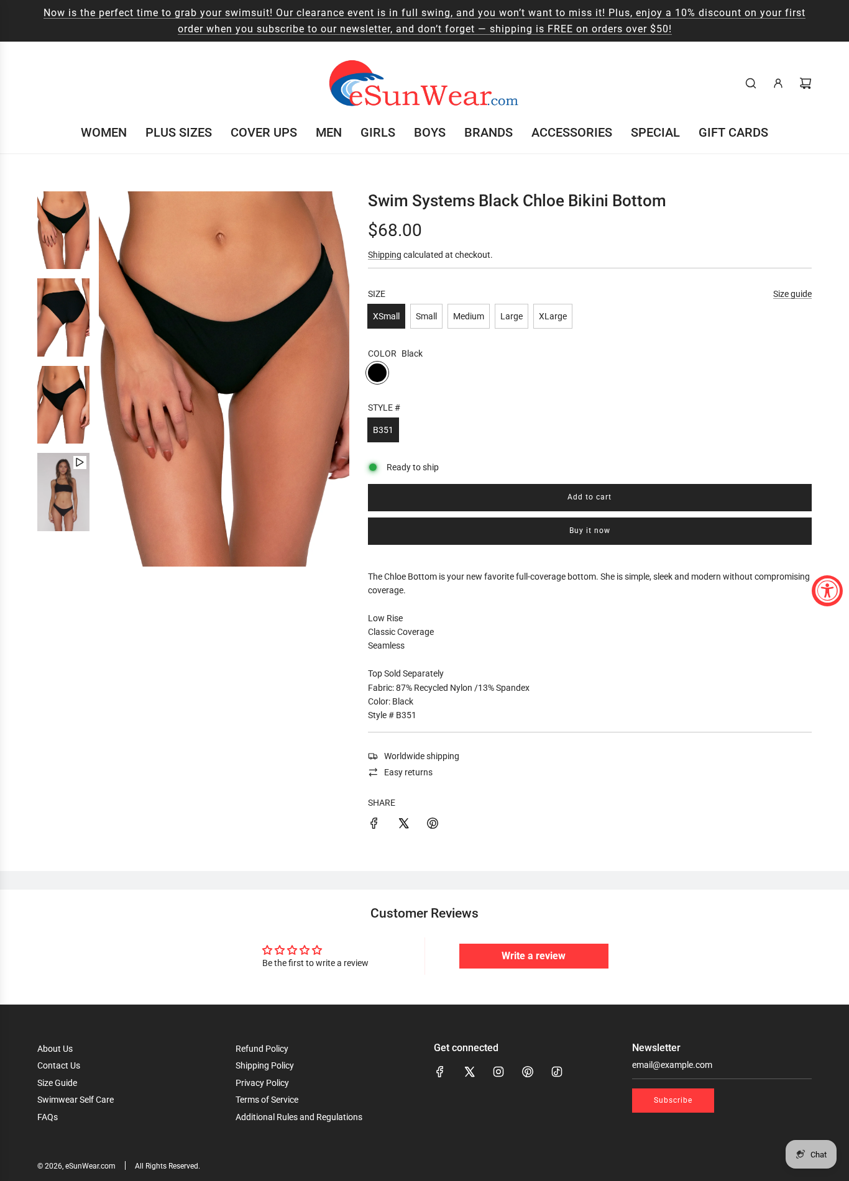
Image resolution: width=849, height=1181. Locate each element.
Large (511, 316)
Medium (468, 316)
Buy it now (589, 530)
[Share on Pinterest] (432, 825)
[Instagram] (498, 1071)
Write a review (534, 956)
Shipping (385, 255)
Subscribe (673, 1100)
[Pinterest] (527, 1071)
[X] (469, 1071)
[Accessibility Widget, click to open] (827, 590)
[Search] (750, 83)
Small (426, 316)
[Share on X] (403, 825)
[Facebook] (440, 1071)
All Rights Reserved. (167, 1166)
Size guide (792, 294)
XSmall (386, 316)
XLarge (553, 316)
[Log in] (778, 83)
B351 (383, 430)
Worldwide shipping (421, 756)
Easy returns (408, 772)
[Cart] (805, 83)
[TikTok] (557, 1071)
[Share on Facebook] (374, 825)
